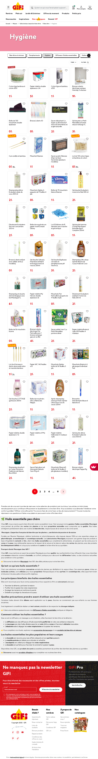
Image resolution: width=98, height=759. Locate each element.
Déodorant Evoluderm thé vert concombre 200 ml (17, 226)
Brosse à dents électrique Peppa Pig (79, 468)
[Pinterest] (13, 738)
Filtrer (83, 62)
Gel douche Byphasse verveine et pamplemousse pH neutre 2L (59, 263)
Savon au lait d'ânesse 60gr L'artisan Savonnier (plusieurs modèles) (59, 159)
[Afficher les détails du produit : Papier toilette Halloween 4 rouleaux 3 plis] (59, 422)
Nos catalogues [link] (38, 19)
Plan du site (10, 757)
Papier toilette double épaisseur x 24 (38, 87)
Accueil (8, 23)
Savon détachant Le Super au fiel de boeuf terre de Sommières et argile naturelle (59, 124)
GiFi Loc (48, 731)
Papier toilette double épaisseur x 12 (17, 434)
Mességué (24, 562)
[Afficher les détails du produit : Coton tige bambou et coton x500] (17, 76)
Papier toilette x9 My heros (37, 434)
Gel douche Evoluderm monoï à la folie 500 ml (80, 191)
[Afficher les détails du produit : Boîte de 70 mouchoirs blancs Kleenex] (59, 179)
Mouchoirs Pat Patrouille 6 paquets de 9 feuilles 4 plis (59, 296)
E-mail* (6, 687)
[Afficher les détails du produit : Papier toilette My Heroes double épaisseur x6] (38, 283)
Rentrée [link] (9, 14)
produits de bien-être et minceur (69, 630)
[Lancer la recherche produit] (32, 8)
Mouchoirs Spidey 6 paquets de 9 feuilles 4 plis (38, 192)
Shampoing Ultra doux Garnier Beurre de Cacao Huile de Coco (80, 262)
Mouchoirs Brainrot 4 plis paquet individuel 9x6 (80, 366)
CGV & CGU (19, 757)
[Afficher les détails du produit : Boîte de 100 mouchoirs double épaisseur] (17, 110)
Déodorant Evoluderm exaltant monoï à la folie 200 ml (80, 296)
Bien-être (46, 23)
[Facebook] (13, 732)
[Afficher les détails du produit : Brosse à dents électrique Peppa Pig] (80, 456)
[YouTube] (22, 732)
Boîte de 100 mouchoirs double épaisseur (15, 123)
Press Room (64, 731)
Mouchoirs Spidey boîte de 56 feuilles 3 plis (58, 366)
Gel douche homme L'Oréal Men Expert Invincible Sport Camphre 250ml (79, 227)
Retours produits (37, 731)
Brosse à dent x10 (36, 121)
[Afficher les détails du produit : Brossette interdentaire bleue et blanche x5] (80, 388)
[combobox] (49, 8)
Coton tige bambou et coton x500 (17, 87)
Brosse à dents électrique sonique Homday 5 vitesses (79, 88)
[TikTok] (18, 738)
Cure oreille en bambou (17, 156)
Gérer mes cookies (56, 757)
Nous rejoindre (65, 722)
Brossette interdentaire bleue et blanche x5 (80, 401)
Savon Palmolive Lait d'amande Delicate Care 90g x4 (37, 469)
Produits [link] (65, 14)
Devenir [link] (53, 19)
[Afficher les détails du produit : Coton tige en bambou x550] (59, 76)
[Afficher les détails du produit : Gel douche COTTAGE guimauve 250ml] (17, 388)
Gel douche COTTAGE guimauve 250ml (17, 400)
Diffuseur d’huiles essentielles (66, 55)
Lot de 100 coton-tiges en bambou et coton (80, 157)
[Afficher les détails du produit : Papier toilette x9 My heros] (38, 422)
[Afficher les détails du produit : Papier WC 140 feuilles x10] (38, 354)
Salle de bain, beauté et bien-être (30, 23)
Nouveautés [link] (11, 19)
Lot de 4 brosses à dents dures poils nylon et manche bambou (17, 366)
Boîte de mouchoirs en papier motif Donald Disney (38, 226)
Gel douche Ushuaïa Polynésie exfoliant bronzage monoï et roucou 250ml (37, 263)
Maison (15, 23)
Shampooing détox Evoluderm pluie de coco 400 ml (16, 192)
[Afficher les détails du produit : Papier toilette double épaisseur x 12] (17, 422)
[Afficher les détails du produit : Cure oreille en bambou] (17, 145)
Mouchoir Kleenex (36, 156)
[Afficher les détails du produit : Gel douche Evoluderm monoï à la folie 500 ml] (80, 179)
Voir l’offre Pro (77, 685)
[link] (65, 16)
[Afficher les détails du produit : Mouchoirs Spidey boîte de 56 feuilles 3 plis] (59, 354)
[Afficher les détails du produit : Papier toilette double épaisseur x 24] (38, 76)
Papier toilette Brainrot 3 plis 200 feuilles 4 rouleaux (80, 331)
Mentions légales (28, 757)
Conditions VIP (51, 728)
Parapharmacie (34, 55)
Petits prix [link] (76, 14)
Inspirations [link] (24, 19)
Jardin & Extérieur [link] (32, 14)
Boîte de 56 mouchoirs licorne (17, 330)
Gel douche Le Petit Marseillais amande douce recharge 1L (79, 123)
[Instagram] (18, 732)
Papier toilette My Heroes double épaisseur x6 (36, 296)
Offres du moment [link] (51, 14)
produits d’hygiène (26, 653)
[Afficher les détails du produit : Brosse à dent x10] (38, 110)
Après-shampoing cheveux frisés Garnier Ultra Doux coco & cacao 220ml (59, 402)
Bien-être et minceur (16, 55)
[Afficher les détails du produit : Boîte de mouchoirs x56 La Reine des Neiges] (38, 388)
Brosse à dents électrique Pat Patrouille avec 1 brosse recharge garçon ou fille (36, 333)
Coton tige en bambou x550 (59, 87)
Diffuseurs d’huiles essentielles (44, 610)
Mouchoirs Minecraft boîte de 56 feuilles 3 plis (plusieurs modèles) (59, 469)
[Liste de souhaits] (24, 70)
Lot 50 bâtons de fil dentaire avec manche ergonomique (59, 226)
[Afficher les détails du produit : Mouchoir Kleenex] (38, 145)
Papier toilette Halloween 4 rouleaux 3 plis (59, 435)
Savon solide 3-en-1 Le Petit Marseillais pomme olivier (59, 331)
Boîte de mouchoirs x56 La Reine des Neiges (37, 401)
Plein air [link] (19, 14)
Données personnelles (42, 757)
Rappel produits (37, 734)
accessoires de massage (42, 630)
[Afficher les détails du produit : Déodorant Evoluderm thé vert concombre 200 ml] (17, 213)
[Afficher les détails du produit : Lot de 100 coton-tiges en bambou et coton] (80, 145)
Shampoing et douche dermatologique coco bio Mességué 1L (17, 296)
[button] (73, 8)
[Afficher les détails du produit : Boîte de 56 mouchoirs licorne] (17, 318)
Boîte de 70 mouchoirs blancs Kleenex (59, 191)
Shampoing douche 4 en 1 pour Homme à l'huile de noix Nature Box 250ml (16, 470)
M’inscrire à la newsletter (51, 689)
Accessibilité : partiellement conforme (74, 757)
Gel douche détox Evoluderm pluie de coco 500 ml (79, 435)
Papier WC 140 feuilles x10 (38, 365)
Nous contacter (37, 722)
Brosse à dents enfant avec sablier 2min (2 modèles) (17, 262)
